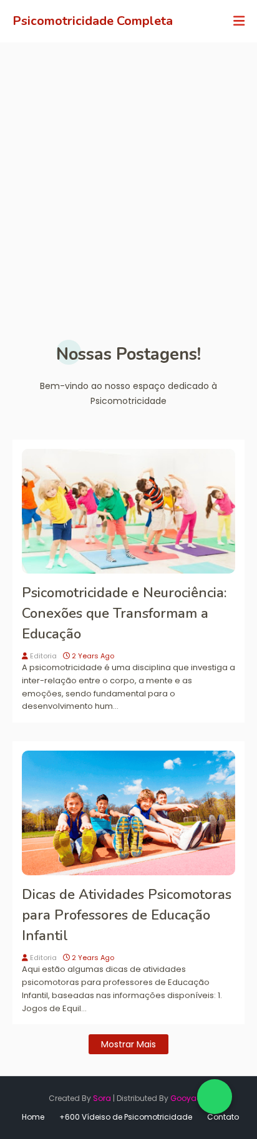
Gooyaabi (189, 1098)
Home (33, 1117)
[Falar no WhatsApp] (214, 1096)
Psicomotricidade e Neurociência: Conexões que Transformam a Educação (124, 613)
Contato (223, 1117)
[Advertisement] (128, 177)
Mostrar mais (128, 1044)
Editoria (43, 656)
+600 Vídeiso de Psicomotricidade (125, 1117)
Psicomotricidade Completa (92, 20)
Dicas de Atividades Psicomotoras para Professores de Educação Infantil (126, 915)
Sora (102, 1098)
